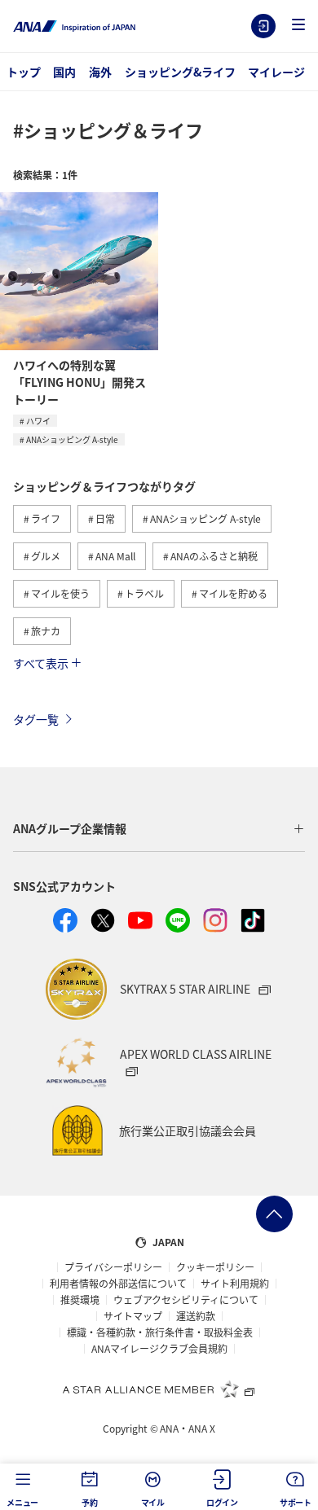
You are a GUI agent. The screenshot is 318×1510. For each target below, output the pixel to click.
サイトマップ (133, 1316)
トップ (24, 72)
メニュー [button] (22, 1502)
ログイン (263, 26)
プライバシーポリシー (113, 1267)
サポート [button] (295, 1502)
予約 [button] (90, 1502)
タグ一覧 (36, 719)
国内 (64, 72)
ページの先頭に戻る (274, 1214)
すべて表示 (40, 663)
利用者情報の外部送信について (118, 1283)
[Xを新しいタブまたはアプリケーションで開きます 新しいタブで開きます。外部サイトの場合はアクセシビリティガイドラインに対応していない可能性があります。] (103, 920)
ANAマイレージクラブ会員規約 (159, 1349)
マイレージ (276, 72)
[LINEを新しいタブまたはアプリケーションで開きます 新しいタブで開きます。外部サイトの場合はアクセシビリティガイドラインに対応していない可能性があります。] (178, 920)
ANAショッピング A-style (72, 439)
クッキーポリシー (215, 1267)
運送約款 (195, 1316)
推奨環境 (79, 1300)
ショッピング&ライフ (180, 72)
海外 (100, 72)
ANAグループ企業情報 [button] (69, 828)
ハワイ (38, 421)
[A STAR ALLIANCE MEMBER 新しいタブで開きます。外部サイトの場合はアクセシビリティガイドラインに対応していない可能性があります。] (159, 1389)
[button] (298, 26)
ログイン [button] (222, 1502)
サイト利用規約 (235, 1283)
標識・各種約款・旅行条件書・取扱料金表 (160, 1332)
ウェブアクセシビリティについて (185, 1300)
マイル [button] (153, 1502)
